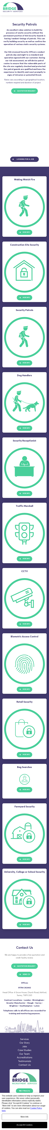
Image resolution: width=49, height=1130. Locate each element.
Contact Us (25, 1065)
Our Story (25, 1043)
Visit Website (24, 1091)
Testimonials (24, 1061)
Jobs (24, 1046)
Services (24, 1039)
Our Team (24, 1054)
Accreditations (24, 1057)
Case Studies (24, 1050)
